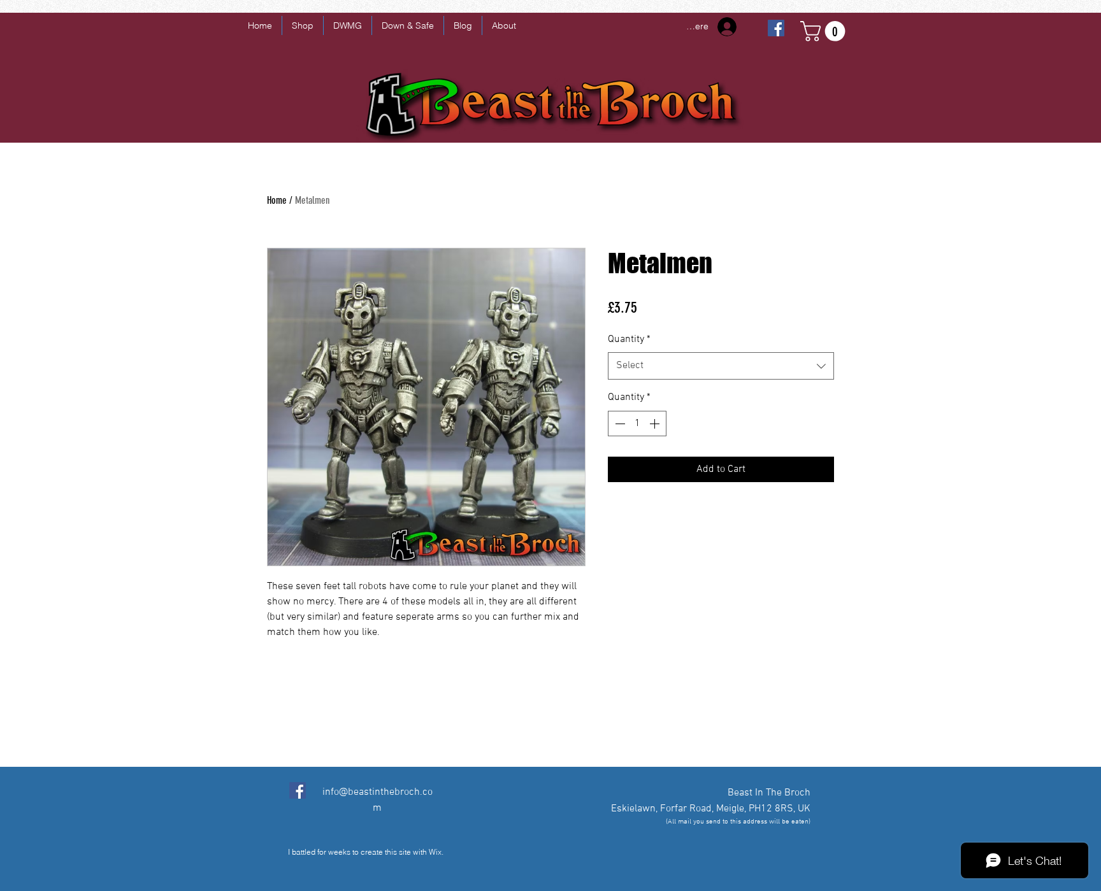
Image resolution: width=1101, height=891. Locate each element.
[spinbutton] (637, 423)
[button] (825, 31)
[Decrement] (619, 423)
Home (277, 200)
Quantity (629, 339)
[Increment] (656, 423)
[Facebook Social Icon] (297, 790)
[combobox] (721, 366)
